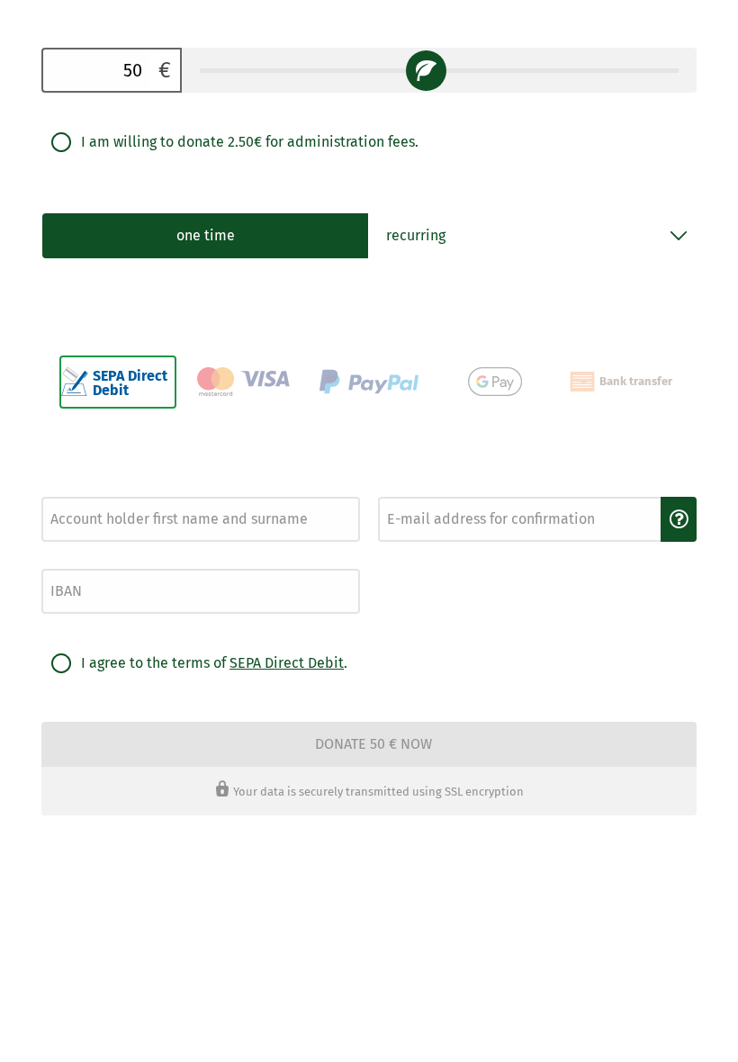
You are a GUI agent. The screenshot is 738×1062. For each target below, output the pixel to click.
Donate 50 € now (373, 743)
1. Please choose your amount (121, 33)
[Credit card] (243, 382)
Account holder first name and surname (127, 492)
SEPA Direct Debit (287, 662)
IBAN (52, 564)
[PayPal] (369, 382)
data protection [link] (369, 852)
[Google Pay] (495, 382)
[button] (679, 519)
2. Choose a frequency (99, 197)
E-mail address (411, 492)
